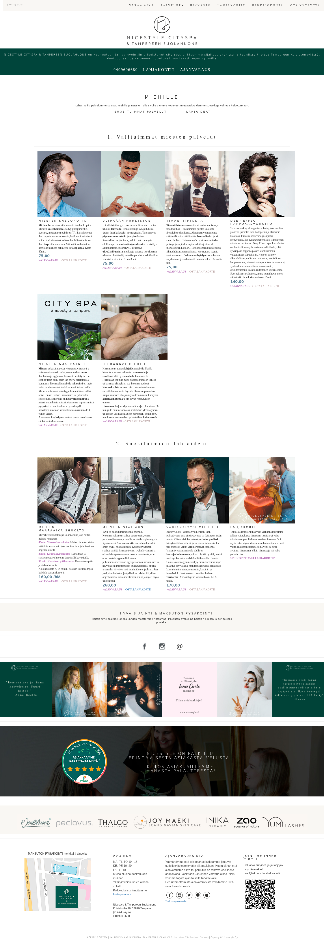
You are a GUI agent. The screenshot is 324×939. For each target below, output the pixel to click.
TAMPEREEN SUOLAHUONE (157, 937)
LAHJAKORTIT (231, 5)
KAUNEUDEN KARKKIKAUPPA (125, 937)
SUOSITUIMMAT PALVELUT (140, 111)
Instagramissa (122, 894)
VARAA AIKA (141, 5)
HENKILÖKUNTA (268, 5)
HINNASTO (200, 5)
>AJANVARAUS (48, 260)
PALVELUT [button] (171, 5)
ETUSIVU (15, 5)
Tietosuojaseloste (175, 901)
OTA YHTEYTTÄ (305, 5)
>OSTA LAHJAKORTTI (73, 260)
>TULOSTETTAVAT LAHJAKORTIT (252, 558)
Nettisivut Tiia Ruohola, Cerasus (191, 937)
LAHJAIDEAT (198, 111)
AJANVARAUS (195, 69)
